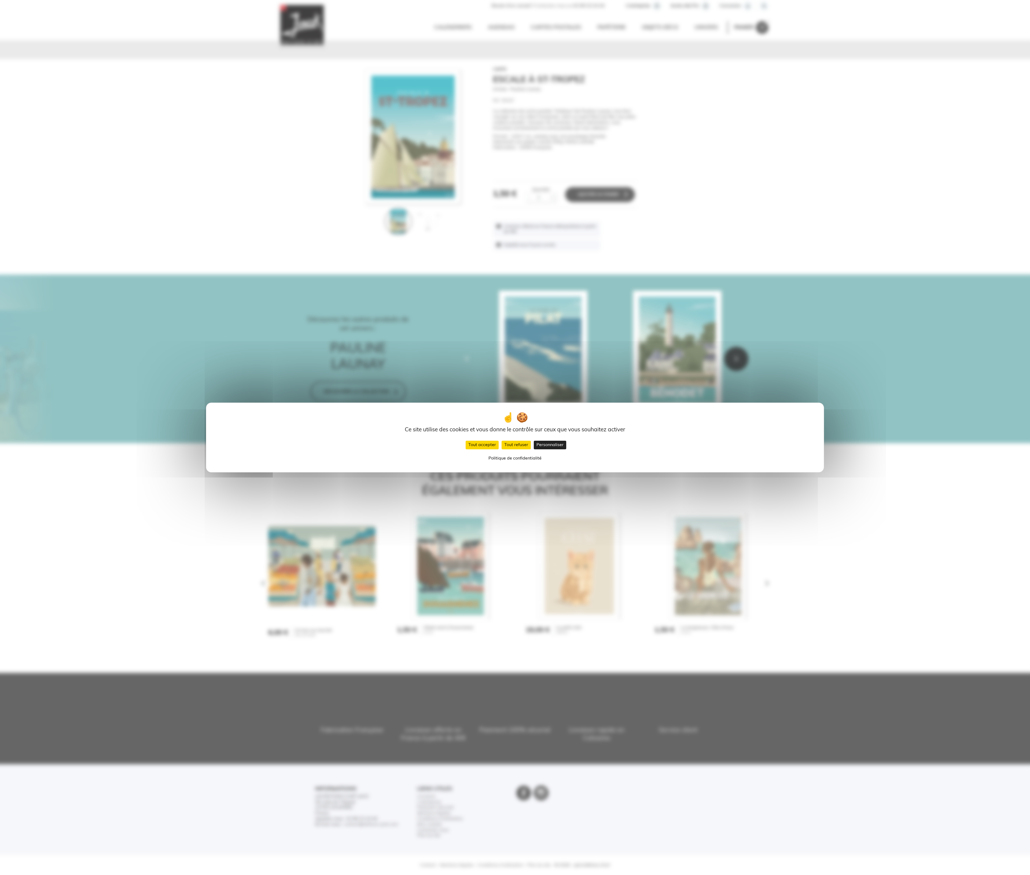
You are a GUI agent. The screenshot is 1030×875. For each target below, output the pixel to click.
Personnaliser (550, 445)
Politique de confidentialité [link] (515, 458)
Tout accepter (482, 445)
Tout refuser (516, 445)
